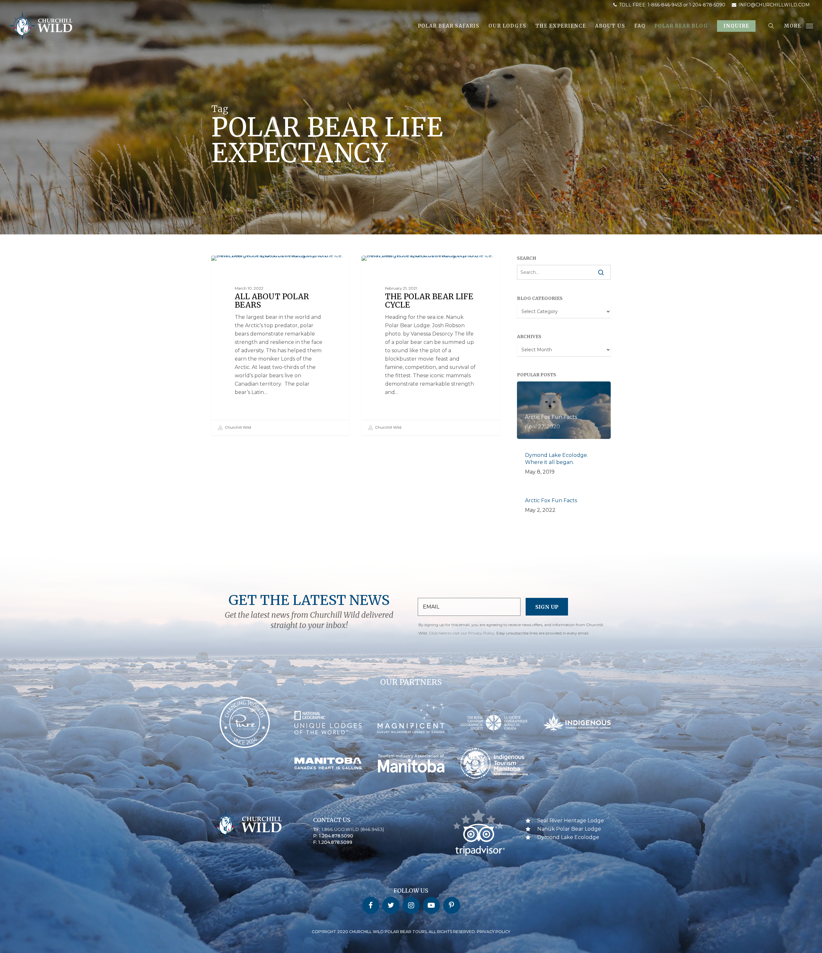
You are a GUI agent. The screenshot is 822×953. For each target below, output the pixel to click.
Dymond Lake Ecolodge (568, 837)
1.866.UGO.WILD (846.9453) (352, 829)
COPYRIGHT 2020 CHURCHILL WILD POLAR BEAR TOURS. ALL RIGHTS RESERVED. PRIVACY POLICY (411, 931)
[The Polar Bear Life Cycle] (431, 345)
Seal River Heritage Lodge (251, 265)
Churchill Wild (237, 427)
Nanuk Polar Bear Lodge (569, 829)
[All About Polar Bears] (280, 345)
